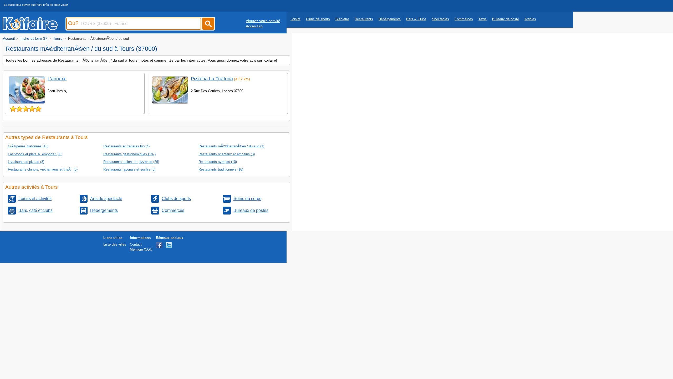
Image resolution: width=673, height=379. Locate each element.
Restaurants (364, 19)
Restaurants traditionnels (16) (220, 169)
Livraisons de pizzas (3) (26, 162)
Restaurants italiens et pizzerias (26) (131, 162)
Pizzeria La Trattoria (212, 78)
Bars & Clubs (416, 19)
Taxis (482, 19)
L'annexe (57, 78)
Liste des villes (114, 244)
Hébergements (390, 19)
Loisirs (295, 19)
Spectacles (440, 19)
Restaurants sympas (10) (217, 162)
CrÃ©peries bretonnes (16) (28, 146)
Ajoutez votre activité (263, 21)
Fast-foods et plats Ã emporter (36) (35, 154)
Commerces (464, 19)
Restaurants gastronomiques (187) (129, 154)
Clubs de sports (318, 19)
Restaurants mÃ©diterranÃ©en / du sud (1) (231, 146)
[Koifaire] (30, 28)
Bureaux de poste (505, 19)
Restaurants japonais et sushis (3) (129, 169)
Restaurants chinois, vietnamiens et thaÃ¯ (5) (43, 169)
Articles (530, 19)
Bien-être (342, 19)
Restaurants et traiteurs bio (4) (126, 146)
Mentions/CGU (141, 249)
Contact (136, 244)
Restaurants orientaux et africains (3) (226, 154)
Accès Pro (254, 26)
